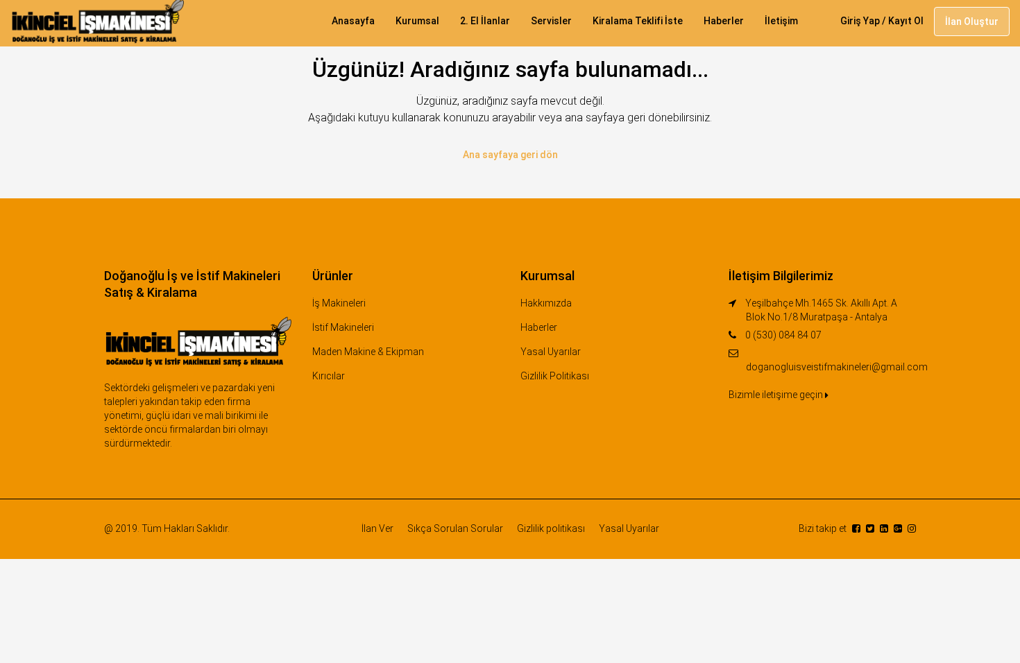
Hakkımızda (546, 303)
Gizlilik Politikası (554, 375)
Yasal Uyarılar (550, 351)
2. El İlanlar (485, 20)
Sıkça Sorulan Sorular (455, 528)
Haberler (724, 20)
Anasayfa (353, 20)
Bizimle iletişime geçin (777, 394)
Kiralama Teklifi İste (638, 20)
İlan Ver (377, 528)
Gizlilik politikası (551, 528)
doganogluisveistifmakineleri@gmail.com (837, 366)
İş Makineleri (339, 303)
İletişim (781, 20)
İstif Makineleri (343, 327)
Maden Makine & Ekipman (368, 351)
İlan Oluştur (971, 21)
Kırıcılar (328, 375)
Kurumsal (417, 20)
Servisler (551, 20)
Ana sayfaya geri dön (510, 154)
